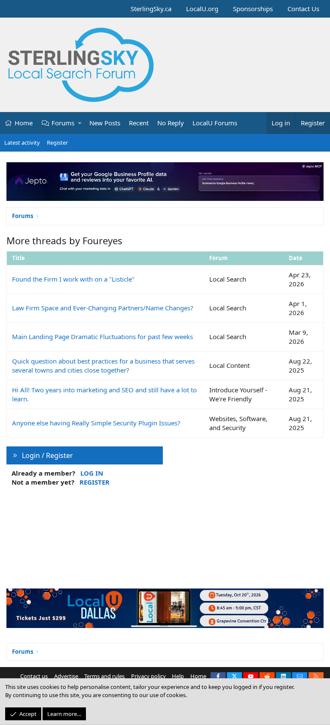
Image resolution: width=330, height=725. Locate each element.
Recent (139, 122)
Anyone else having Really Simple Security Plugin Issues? (96, 423)
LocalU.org (202, 8)
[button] (80, 123)
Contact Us (303, 8)
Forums (63, 122)
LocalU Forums (214, 122)
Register (57, 142)
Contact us (34, 676)
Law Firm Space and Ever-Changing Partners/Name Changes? (102, 307)
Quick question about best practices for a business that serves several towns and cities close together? (103, 365)
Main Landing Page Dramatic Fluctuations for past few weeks (102, 336)
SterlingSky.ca (151, 8)
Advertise (66, 676)
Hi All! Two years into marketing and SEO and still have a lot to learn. (104, 394)
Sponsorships (253, 8)
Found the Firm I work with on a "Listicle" (73, 279)
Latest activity (22, 142)
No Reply (170, 122)
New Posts (104, 122)
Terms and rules (104, 676)
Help (178, 676)
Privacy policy (148, 676)
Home (24, 122)
